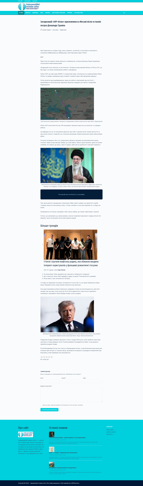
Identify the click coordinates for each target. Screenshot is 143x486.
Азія (41, 12)
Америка (35, 12)
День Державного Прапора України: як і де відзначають (62, 467)
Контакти (35, 0)
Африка (47, 12)
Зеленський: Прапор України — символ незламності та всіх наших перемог (67, 437)
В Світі (21, 12)
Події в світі (63, 30)
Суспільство (78, 12)
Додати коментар (46, 386)
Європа (27, 12)
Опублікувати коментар (49, 409)
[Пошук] (124, 12)
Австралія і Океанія (58, 12)
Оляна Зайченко (54, 439)
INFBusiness (75, 483)
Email (64, 378)
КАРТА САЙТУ (27, 0)
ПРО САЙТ (20, 0)
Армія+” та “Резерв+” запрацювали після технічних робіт (63, 452)
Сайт (84, 378)
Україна (69, 12)
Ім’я (41, 378)
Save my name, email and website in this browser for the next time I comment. (63, 405)
